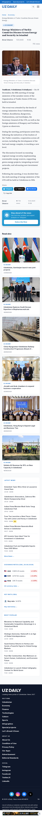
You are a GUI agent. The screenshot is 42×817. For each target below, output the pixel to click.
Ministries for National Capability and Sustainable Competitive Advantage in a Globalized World (20, 624)
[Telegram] (11, 794)
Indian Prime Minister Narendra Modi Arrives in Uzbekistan (18, 527)
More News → (9, 556)
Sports (5, 720)
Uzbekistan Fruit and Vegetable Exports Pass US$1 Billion (19, 547)
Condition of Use (9, 743)
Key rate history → (10, 607)
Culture (5, 717)
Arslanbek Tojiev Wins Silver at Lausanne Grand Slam (20, 488)
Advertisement (8, 754)
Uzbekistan (7, 702)
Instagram (6, 770)
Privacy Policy (8, 747)
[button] (33, 7)
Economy (11, 15)
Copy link (8, 193)
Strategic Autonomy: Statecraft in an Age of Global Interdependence (20, 635)
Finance (5, 709)
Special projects (18, 2)
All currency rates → (11, 586)
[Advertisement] (21, 813)
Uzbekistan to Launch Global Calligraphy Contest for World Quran (20, 669)
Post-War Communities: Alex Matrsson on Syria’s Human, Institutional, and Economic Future (21, 658)
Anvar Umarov (7, 40)
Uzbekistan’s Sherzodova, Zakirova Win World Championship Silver (19, 498)
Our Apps (6, 751)
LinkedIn (5, 781)
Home (4, 15)
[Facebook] (24, 794)
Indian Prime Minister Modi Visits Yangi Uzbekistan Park (19, 508)
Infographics (6, 2)
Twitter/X (20, 189)
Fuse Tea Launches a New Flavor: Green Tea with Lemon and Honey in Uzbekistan (20, 517)
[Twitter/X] (30, 794)
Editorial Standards (10, 758)
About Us (6, 740)
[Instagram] (18, 794)
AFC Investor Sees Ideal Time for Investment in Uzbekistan (17, 537)
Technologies (8, 713)
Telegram (8, 189)
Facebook (32, 189)
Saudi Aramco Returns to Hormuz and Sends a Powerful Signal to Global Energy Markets (20, 646)
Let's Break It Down (33, 2)
